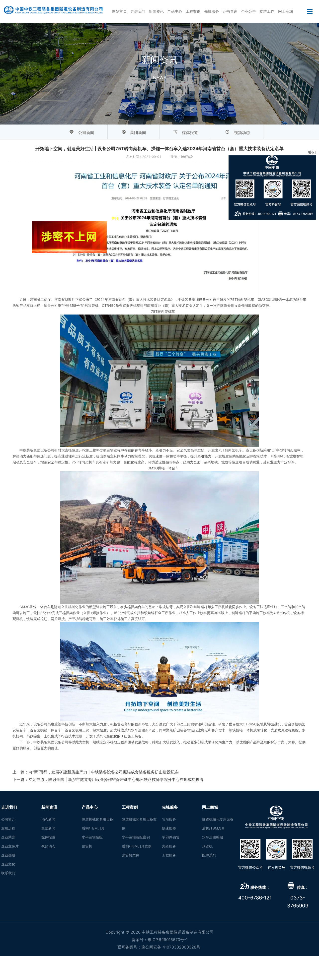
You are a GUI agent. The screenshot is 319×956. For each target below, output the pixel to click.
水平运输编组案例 (136, 837)
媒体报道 (48, 837)
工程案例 (193, 11)
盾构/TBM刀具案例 (137, 846)
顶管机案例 (130, 855)
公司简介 (8, 819)
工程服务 (169, 855)
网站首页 (119, 11)
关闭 (156, 272)
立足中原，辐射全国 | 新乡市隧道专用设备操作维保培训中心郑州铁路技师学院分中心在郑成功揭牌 (116, 779)
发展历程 (8, 828)
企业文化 (8, 864)
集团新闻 (48, 828)
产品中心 (174, 11)
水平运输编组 (92, 837)
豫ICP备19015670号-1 (168, 939)
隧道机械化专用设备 (97, 819)
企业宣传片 (10, 846)
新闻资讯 (156, 11)
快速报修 (169, 828)
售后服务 (169, 819)
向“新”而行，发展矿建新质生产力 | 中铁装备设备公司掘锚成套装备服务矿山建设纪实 (103, 771)
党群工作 (266, 11)
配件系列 (209, 855)
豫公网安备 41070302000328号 (170, 947)
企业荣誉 (8, 837)
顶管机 (87, 846)
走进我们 (137, 11)
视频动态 (48, 846)
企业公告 (248, 11)
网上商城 (285, 11)
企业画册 (8, 855)
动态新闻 (48, 819)
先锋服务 (211, 11)
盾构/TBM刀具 (93, 828)
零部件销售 (170, 837)
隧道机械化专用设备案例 (139, 823)
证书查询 (230, 11)
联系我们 (8, 873)
